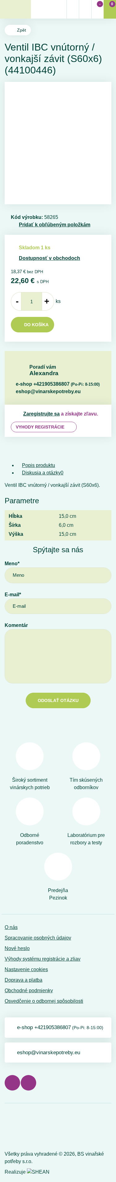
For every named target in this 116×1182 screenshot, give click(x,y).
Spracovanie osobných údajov (38, 937)
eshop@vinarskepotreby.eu (48, 391)
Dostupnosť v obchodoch (49, 258)
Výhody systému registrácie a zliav (42, 959)
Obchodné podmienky (29, 990)
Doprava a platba (23, 980)
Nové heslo (17, 948)
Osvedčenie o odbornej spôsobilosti (44, 1001)
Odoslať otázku (58, 700)
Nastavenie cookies (26, 969)
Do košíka (36, 324)
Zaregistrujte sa (41, 413)
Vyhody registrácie (40, 426)
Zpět (21, 30)
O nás (11, 927)
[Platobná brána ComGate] (21, 1128)
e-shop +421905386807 (58, 384)
